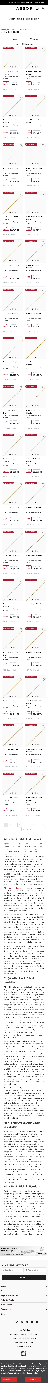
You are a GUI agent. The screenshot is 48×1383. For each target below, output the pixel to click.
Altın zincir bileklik (12, 888)
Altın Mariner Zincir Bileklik (34, 72)
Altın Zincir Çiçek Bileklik (10, 460)
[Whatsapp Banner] (24, 1251)
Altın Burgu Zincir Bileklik (10, 218)
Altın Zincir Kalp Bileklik (33, 411)
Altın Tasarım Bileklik (12, 701)
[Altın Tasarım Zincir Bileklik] (12, 57)
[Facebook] (12, 1322)
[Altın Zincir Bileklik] (12, 251)
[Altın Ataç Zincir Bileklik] (35, 251)
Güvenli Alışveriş (24, 1346)
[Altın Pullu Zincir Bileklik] (35, 347)
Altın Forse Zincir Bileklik (10, 798)
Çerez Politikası (24, 1330)
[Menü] (3, 8)
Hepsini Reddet (9, 1379)
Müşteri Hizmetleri (9, 1295)
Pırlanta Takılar (8, 1300)
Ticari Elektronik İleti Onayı (24, 1338)
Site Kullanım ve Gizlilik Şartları (24, 1334)
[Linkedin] (37, 1322)
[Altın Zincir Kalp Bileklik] (35, 396)
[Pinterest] (27, 1322)
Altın (14, 29)
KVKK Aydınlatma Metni (24, 1342)
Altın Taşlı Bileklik (10, 313)
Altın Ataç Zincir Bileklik (33, 266)
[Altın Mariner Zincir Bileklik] (35, 57)
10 (18, 829)
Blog (3, 1314)
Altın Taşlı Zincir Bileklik (33, 460)
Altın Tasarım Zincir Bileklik (11, 72)
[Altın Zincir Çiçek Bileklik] (12, 444)
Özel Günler (6, 1309)
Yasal (3, 1291)
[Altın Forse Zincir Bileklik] (12, 783)
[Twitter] (16, 1322)
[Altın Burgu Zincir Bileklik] (12, 202)
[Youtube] (32, 1322)
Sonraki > (27, 829)
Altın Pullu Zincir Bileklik (33, 363)
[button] (10, 67)
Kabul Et (33, 1379)
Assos (3, 1286)
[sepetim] (37, 8)
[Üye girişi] (43, 8)
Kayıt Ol (24, 1277)
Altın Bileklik (23, 29)
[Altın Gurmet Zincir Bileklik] (35, 686)
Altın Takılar (6, 1305)
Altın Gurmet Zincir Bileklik (34, 702)
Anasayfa (5, 29)
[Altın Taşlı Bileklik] (12, 299)
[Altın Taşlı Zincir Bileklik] (35, 444)
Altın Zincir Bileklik (11, 265)
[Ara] (8, 8)
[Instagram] (22, 1322)
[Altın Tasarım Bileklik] (12, 686)
